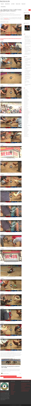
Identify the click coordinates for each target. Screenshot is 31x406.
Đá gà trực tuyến (26, 134)
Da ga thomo (12, 385)
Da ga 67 (12, 390)
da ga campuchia (7, 14)
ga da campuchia (26, 117)
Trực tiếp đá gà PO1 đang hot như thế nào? (27, 74)
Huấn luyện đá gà (3, 6)
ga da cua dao (26, 118)
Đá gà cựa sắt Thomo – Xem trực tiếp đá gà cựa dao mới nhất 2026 (28, 40)
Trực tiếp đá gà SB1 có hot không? (28, 68)
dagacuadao (25, 98)
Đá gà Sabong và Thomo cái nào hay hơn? (27, 82)
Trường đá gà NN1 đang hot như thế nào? (27, 76)
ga (10, 15)
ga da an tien (26, 115)
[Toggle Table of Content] (7, 22)
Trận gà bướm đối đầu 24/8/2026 (27, 62)
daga (9, 15)
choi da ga (25, 89)
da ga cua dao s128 (26, 99)
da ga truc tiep (26, 108)
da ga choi (25, 97)
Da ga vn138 (12, 386)
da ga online (14, 14)
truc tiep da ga (26, 127)
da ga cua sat (10, 14)
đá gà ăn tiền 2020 (26, 136)
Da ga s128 (12, 389)
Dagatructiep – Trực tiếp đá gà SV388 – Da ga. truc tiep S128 (27, 37)
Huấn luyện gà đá (13, 391)
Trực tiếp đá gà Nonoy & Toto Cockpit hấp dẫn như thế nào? (27, 71)
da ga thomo (17, 14)
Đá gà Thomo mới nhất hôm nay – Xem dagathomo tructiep (28, 47)
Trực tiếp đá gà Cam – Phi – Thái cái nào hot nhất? (27, 65)
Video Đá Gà (12, 13)
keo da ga (25, 124)
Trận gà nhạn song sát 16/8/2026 (27, 85)
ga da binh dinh (26, 116)
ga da (11, 15)
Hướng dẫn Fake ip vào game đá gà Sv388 (28, 53)
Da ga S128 (25, 105)
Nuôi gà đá (25, 126)
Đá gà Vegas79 (26, 135)
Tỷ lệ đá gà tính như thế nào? (27, 79)
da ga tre (25, 107)
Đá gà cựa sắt (3, 13)
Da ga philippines (13, 384)
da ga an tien (2, 14)
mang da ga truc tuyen (15, 15)
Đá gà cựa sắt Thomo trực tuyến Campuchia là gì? (27, 43)
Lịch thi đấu (12, 394)
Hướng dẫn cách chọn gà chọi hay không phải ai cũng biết (27, 50)
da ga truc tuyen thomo (5, 15)
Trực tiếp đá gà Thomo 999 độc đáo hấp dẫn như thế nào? (28, 59)
